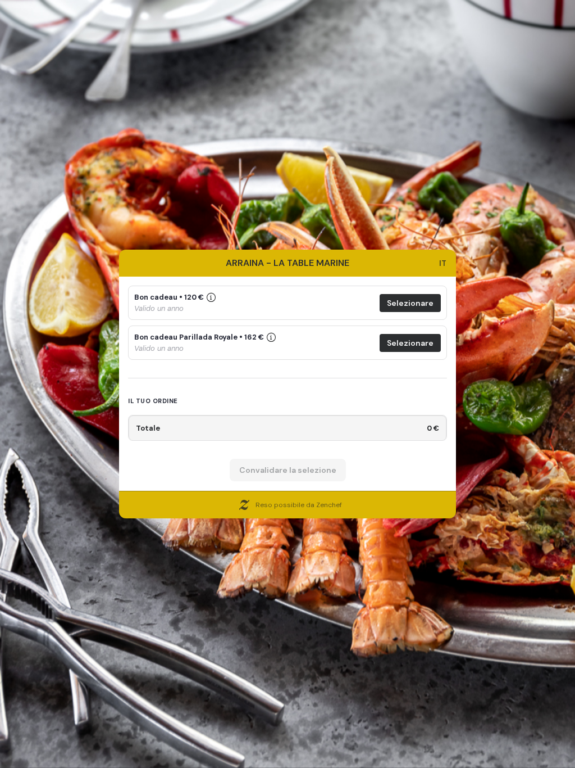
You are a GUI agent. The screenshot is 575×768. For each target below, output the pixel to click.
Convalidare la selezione (287, 470)
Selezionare (410, 303)
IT (442, 263)
